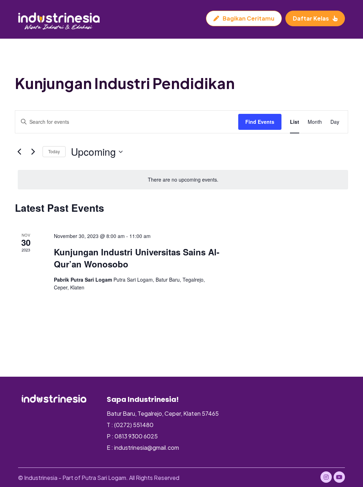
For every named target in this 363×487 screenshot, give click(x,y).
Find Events (259, 121)
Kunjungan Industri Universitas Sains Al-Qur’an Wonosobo (136, 258)
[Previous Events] (19, 152)
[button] (326, 477)
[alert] (183, 179)
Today (54, 151)
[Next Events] (33, 152)
